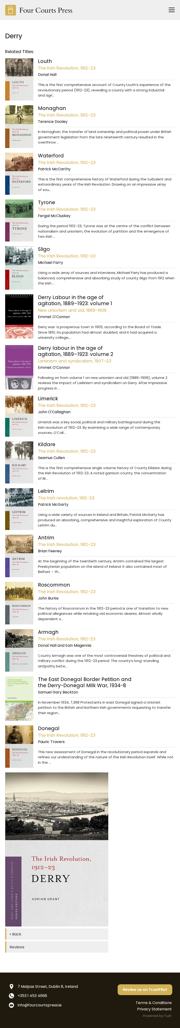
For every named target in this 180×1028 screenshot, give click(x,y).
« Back (15, 934)
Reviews (17, 947)
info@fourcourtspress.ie (40, 1005)
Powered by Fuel (157, 1015)
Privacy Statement (154, 1009)
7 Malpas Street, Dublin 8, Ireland (48, 986)
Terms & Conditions (154, 1002)
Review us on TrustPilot (145, 989)
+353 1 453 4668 (32, 995)
